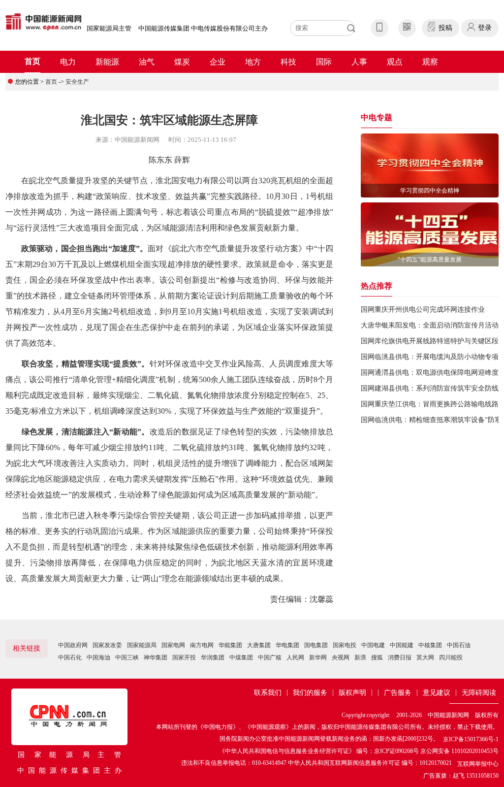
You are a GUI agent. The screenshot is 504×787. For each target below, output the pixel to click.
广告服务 (397, 692)
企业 (217, 62)
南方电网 (202, 645)
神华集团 (155, 657)
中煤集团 (241, 657)
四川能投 (451, 657)
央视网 (340, 657)
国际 (324, 62)
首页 (32, 61)
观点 (395, 62)
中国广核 (270, 657)
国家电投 (344, 645)
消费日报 (399, 657)
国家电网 (173, 645)
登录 (485, 28)
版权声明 (352, 692)
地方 (253, 62)
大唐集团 (259, 645)
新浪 (360, 657)
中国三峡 (127, 657)
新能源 (107, 62)
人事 (359, 62)
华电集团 (287, 645)
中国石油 (459, 645)
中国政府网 (73, 645)
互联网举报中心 (478, 763)
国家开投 (184, 657)
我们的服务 (310, 692)
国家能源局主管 (109, 28)
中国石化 (70, 657)
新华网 (318, 657)
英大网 (425, 657)
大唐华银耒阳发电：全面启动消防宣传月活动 (430, 325)
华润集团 (212, 657)
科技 (288, 62)
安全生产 (77, 81)
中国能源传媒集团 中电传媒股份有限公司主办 (203, 28)
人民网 (295, 657)
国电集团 (316, 645)
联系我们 (268, 692)
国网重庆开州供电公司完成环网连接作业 (423, 309)
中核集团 (430, 645)
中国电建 (373, 645)
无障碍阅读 (479, 692)
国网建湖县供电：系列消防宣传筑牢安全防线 (430, 388)
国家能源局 (142, 645)
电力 (68, 62)
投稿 (445, 28)
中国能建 (401, 645)
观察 (430, 62)
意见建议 (436, 692)
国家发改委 (107, 645)
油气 (147, 62)
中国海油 (98, 657)
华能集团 (230, 645)
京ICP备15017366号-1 (471, 739)
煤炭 (182, 62)
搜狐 (377, 657)
